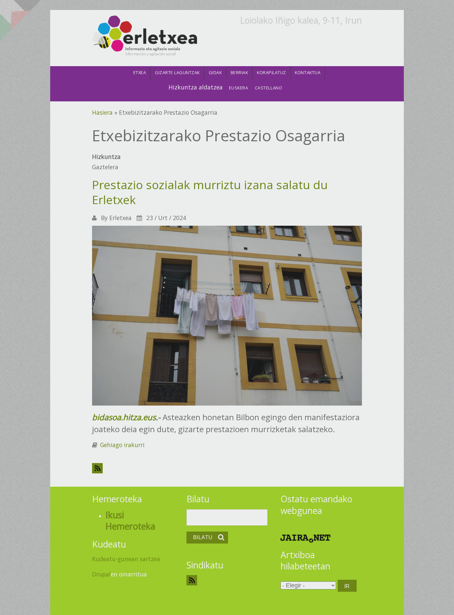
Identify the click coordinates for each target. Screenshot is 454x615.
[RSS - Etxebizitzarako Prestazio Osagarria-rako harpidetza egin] (227, 468)
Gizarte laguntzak (177, 72)
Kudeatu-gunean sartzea (126, 559)
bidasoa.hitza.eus (124, 417)
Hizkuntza (106, 157)
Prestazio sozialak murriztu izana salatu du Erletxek (210, 192)
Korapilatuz (271, 72)
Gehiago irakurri (122, 445)
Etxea (139, 72)
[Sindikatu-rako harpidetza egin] (227, 580)
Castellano (268, 88)
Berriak (239, 72)
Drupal (101, 574)
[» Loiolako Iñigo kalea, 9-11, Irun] (144, 36)
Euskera (238, 88)
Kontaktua (307, 72)
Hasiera (102, 112)
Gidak (215, 72)
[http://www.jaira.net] (305, 538)
